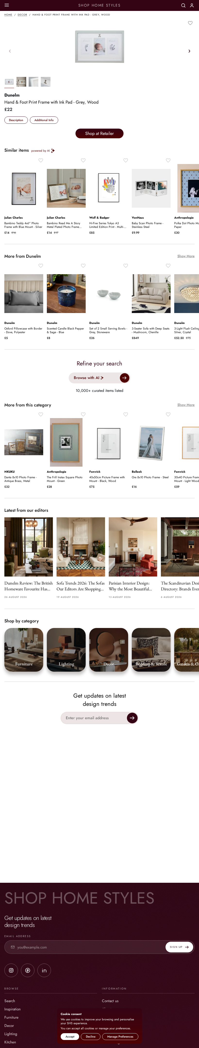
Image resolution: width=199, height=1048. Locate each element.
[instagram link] (11, 970)
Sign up (176, 947)
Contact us (110, 1001)
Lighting (10, 1034)
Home (8, 15)
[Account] (192, 5)
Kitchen (10, 1042)
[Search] (183, 5)
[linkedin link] (44, 970)
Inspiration (12, 1009)
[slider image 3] (45, 82)
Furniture (11, 1017)
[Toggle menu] (6, 5)
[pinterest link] (27, 970)
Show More (186, 256)
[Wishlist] (190, 23)
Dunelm (12, 95)
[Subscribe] (132, 718)
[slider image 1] (21, 82)
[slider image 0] (9, 82)
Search (9, 1001)
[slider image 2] (33, 82)
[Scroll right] (189, 51)
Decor (22, 15)
